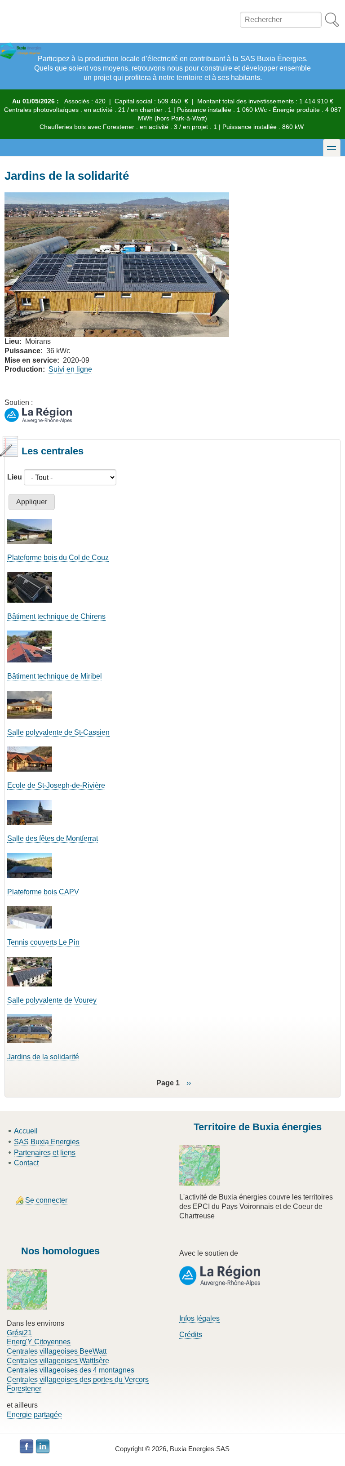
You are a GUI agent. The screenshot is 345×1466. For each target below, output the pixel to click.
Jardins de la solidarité (43, 1057)
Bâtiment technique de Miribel (54, 676)
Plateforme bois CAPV (43, 892)
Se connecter (46, 1200)
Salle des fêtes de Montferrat (52, 838)
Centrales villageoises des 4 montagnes (70, 1370)
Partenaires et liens (44, 1152)
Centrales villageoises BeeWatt (56, 1351)
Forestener (24, 1388)
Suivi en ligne (70, 369)
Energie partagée (34, 1414)
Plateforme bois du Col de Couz (58, 557)
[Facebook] (26, 1446)
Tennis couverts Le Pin (43, 942)
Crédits (190, 1334)
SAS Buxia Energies (47, 1142)
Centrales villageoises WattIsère (58, 1360)
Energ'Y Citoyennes (39, 1342)
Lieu (14, 477)
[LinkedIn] (42, 1446)
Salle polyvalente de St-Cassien (58, 732)
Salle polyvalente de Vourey (52, 1000)
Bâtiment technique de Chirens (56, 616)
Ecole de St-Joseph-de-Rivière (56, 785)
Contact (26, 1163)
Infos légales (199, 1318)
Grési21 (19, 1333)
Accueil (26, 1131)
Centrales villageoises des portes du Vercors (78, 1379)
